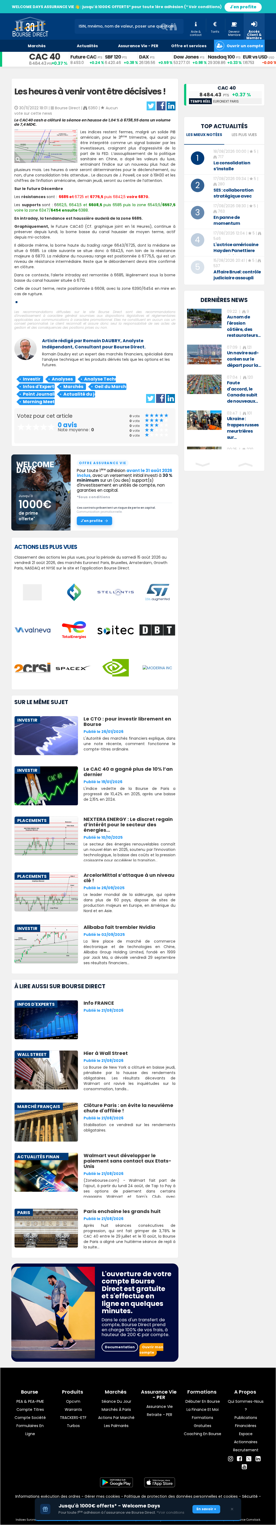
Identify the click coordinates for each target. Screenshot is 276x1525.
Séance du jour (116, 1401)
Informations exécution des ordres (47, 1496)
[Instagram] (230, 1459)
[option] (224, 324)
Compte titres (30, 1409)
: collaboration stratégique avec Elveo (233, 196)
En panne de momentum (226, 220)
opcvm (73, 1401)
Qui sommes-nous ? (246, 1405)
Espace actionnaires (245, 1438)
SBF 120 (113, 56)
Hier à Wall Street (106, 1053)
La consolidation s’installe (231, 166)
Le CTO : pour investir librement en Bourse (127, 721)
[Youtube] (244, 1467)
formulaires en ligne (30, 1429)
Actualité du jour (79, 394)
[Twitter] (249, 1458)
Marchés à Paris (116, 1409)
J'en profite (243, 7)
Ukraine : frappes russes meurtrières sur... (243, 428)
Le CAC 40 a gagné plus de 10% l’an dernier (128, 772)
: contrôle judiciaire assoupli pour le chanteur (237, 278)
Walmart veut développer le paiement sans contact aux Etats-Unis (127, 1161)
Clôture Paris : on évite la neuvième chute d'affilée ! (128, 1108)
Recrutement (245, 1450)
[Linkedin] (258, 1459)
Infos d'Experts (39, 386)
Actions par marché (116, 1417)
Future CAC (83, 56)
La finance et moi (203, 1409)
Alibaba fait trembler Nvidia (119, 927)
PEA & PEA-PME (30, 1401)
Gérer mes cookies (102, 1496)
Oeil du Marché (110, 386)
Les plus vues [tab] (244, 134)
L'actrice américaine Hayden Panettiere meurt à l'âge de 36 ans (235, 254)
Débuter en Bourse (202, 1401)
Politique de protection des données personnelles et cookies (181, 1496)
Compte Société (30, 1417)
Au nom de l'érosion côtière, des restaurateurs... (244, 326)
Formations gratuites (202, 1421)
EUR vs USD (255, 56)
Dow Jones (186, 56)
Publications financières (245, 1421)
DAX (144, 56)
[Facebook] (239, 1459)
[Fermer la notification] (232, 1509)
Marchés (73, 386)
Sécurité (250, 1496)
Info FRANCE (99, 1003)
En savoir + (206, 1509)
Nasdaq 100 (221, 56)
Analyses (62, 379)
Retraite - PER (159, 1414)
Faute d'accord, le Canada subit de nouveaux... (242, 392)
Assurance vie (159, 1406)
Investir (31, 379)
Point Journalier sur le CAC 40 (39, 394)
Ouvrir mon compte (151, 1350)
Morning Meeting (39, 402)
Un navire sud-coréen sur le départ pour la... (244, 359)
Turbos (73, 1425)
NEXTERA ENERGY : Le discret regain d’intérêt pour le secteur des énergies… (128, 824)
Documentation (120, 1347)
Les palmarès (116, 1425)
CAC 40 (44, 56)
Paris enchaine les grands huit (122, 1211)
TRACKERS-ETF (73, 1417)
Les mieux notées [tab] (204, 134)
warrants (73, 1409)
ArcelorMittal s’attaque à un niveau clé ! (129, 878)
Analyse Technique (100, 379)
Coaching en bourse (202, 1433)
